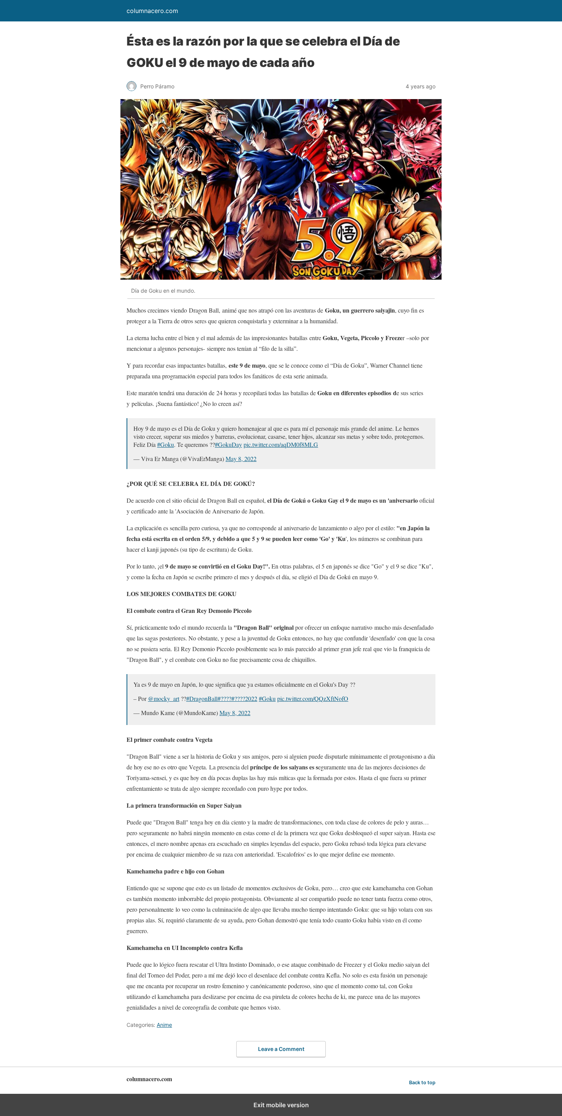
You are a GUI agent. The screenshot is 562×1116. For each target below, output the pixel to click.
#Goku (165, 444)
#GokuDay (228, 444)
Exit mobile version (281, 1105)
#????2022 (244, 698)
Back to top (422, 1082)
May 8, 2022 (241, 459)
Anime (164, 1025)
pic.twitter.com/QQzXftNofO (312, 698)
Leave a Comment (281, 1049)
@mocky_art (163, 698)
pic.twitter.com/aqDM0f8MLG (281, 444)
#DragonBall (202, 698)
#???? (224, 698)
